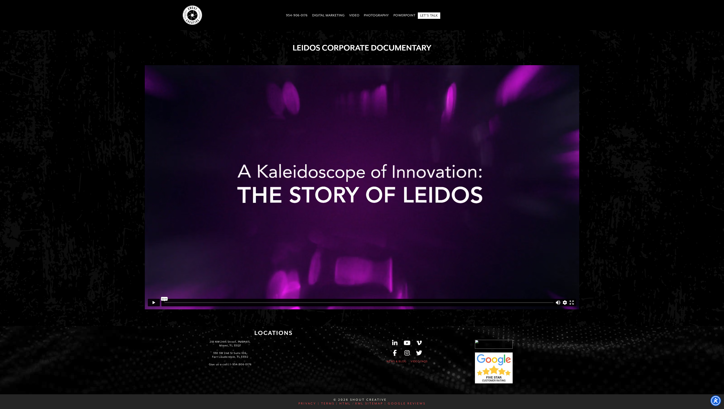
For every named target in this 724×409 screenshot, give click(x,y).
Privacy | (309, 403)
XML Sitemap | (370, 403)
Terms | (329, 403)
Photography (376, 15)
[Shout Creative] (192, 15)
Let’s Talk (429, 15)
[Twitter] (419, 354)
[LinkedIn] (397, 344)
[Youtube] (409, 344)
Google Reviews (406, 403)
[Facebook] (397, 354)
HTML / (346, 403)
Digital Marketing (328, 15)
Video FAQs (419, 361)
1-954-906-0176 (241, 364)
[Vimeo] (419, 344)
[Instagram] (409, 354)
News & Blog (396, 361)
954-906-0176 (297, 15)
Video (354, 15)
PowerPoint (404, 15)
